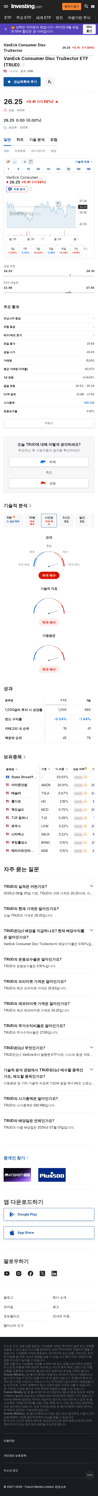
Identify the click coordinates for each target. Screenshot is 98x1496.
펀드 (59, 18)
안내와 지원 (61, 1316)
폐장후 (13, 127)
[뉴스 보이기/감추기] (30, 161)
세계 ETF (43, 18)
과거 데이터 (38, 150)
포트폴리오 (12, 1316)
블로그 (8, 1297)
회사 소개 (59, 1297)
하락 (52, 462)
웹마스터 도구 (14, 1325)
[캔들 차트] (8, 161)
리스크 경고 (11, 1470)
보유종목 (20, 150)
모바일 (8, 1307)
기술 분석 (37, 139)
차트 (20, 139)
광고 (56, 1307)
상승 (52, 483)
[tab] (13, 520)
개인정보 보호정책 (15, 1455)
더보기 (49, 423)
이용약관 (9, 1440)
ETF (8, 18)
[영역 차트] (14, 161)
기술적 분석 (16, 505)
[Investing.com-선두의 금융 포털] (26, 6)
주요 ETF (23, 18)
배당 (53, 150)
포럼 (53, 139)
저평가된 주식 (79, 18)
